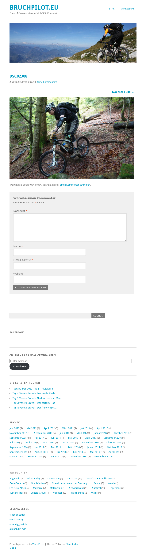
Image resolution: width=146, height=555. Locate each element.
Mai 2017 (73, 437)
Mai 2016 (31, 442)
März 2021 (67, 428)
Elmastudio (72, 544)
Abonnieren (19, 366)
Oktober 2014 (113, 442)
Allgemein (15, 478)
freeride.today (17, 514)
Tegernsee (115, 488)
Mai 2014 (56, 447)
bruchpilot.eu (34, 7)
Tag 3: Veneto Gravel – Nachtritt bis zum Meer (37, 398)
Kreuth (111, 483)
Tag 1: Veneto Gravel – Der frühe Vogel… (34, 407)
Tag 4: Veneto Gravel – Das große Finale (33, 393)
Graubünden (38, 483)
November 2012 (103, 456)
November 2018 (18, 433)
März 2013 (15, 456)
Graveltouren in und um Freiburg (69, 483)
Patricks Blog (16, 519)
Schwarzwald (76, 488)
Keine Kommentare (47, 82)
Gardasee (72, 478)
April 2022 (49, 428)
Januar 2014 (93, 447)
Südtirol (96, 488)
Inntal (97, 483)
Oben (13, 547)
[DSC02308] (72, 178)
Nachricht (20, 210)
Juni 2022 (14, 428)
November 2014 (90, 442)
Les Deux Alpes (18, 488)
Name (18, 246)
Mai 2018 (81, 433)
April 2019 (102, 428)
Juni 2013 (78, 452)
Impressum (127, 8)
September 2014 (19, 447)
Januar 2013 (56, 456)
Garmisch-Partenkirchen (99, 478)
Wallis (94, 492)
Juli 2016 (14, 442)
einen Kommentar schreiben (75, 184)
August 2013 (41, 452)
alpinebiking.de (18, 529)
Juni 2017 (56, 437)
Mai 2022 (31, 428)
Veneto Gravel (38, 492)
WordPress (38, 544)
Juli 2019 (85, 428)
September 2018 (43, 433)
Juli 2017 (39, 437)
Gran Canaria (17, 483)
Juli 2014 (39, 447)
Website (18, 273)
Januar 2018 (100, 433)
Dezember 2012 (78, 456)
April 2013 (114, 452)
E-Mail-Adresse (23, 260)
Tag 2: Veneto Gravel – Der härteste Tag (33, 402)
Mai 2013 (95, 452)
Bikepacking (33, 478)
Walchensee (77, 492)
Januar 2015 (68, 442)
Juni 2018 (64, 433)
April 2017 (90, 437)
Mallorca (38, 488)
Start (112, 8)
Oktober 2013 (114, 447)
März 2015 (48, 442)
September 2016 (113, 437)
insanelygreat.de (18, 524)
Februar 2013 (35, 456)
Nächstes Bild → (123, 91)
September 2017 (19, 437)
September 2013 (19, 452)
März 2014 (74, 447)
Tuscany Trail (17, 492)
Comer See (54, 478)
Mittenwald (56, 488)
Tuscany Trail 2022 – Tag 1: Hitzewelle (32, 388)
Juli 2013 (61, 452)
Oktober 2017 (121, 433)
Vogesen (58, 492)
